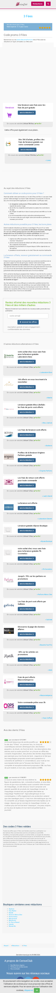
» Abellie (49, 398)
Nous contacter (15, 969)
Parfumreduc (13, 916)
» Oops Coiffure (47, 718)
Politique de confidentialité (19, 967)
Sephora (11, 909)
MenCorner (12, 920)
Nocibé (11, 913)
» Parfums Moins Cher (44, 594)
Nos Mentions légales (17, 965)
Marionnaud (13, 918)
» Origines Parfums (45, 471)
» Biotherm (48, 445)
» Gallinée (48, 619)
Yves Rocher (12, 911)
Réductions (38, 4)
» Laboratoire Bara (45, 372)
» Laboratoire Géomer (44, 519)
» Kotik (50, 670)
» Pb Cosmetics (47, 569)
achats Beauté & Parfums (25, 39)
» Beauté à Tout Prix (45, 645)
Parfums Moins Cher (15, 914)
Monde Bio (12, 926)
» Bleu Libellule (47, 423)
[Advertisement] (28, 72)
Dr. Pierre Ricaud (14, 922)
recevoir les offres (29, 322)
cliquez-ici (28, 990)
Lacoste (11, 924)
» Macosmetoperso (45, 695)
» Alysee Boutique (46, 541)
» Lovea (48, 160)
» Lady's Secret (47, 496)
